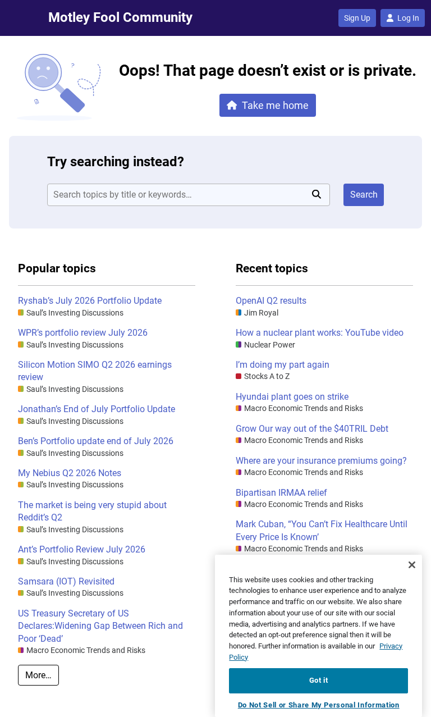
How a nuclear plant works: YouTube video (320, 332)
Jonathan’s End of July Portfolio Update (96, 409)
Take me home (275, 105)
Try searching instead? (115, 162)
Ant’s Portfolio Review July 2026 (81, 549)
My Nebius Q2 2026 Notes (69, 473)
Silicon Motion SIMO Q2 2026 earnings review (95, 370)
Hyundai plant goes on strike (292, 396)
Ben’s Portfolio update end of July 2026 (95, 441)
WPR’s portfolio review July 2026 (83, 332)
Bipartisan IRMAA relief (281, 492)
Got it (318, 680)
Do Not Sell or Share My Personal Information (319, 705)
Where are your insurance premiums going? (321, 460)
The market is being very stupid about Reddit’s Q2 (92, 511)
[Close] (412, 564)
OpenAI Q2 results (271, 300)
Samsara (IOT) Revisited (66, 581)
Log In (408, 17)
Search (364, 194)
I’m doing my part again (282, 364)
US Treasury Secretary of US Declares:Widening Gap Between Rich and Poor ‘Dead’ (100, 626)
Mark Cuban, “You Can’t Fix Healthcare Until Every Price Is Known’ (321, 530)
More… (38, 675)
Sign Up (357, 17)
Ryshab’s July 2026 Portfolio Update (90, 300)
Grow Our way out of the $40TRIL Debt (312, 428)
